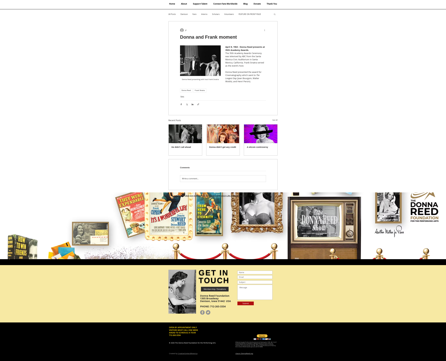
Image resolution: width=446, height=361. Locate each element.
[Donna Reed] (260, 133)
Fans (194, 14)
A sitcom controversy (257, 147)
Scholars (216, 14)
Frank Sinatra (200, 90)
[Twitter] (208, 312)
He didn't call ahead (181, 147)
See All (275, 120)
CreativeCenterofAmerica (187, 353)
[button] (184, 4)
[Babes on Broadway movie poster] (223, 133)
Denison (184, 14)
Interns (204, 14)
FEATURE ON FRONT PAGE (250, 14)
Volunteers (229, 14)
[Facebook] (202, 312)
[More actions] (264, 30)
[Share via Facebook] (181, 104)
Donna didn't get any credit (222, 147)
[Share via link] (198, 104)
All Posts (172, 14)
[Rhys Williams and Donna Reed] (185, 133)
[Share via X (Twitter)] (187, 104)
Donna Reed (186, 90)
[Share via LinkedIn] (192, 104)
